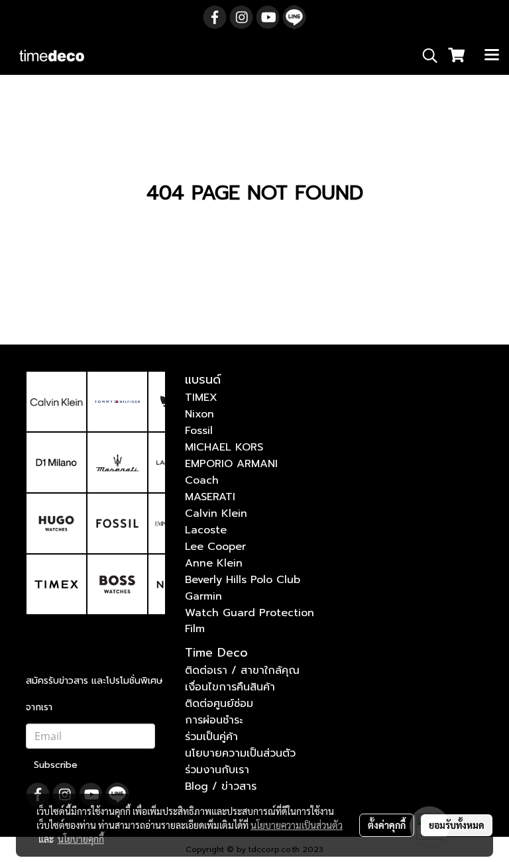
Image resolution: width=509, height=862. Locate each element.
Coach (202, 480)
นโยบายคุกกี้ (81, 839)
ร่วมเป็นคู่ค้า (211, 737)
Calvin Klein (216, 513)
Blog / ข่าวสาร (220, 786)
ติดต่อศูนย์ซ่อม (219, 704)
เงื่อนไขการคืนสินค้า (230, 687)
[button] (425, 55)
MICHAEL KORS (224, 447)
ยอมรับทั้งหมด (456, 825)
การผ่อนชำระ (214, 720)
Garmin (203, 596)
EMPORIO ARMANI (231, 464)
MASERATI (210, 497)
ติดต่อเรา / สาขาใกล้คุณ (242, 670)
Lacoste (206, 530)
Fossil (199, 431)
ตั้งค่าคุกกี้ (387, 825)
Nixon (199, 414)
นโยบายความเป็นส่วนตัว (240, 753)
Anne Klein (214, 563)
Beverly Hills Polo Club (242, 580)
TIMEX (201, 397)
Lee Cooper (215, 547)
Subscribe (56, 765)
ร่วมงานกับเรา (217, 770)
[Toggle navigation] (491, 55)
